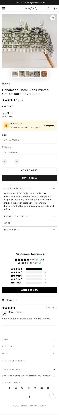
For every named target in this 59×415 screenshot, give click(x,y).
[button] (48, 8)
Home (5, 83)
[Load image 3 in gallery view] (29, 74)
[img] (9, 308)
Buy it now (29, 178)
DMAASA (25, 406)
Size (4, 135)
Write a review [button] (29, 289)
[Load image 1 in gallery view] (15, 74)
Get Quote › (49, 125)
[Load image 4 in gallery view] (37, 74)
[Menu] (3, 8)
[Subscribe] (55, 369)
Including (6, 147)
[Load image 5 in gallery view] (44, 74)
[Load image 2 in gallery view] (22, 74)
